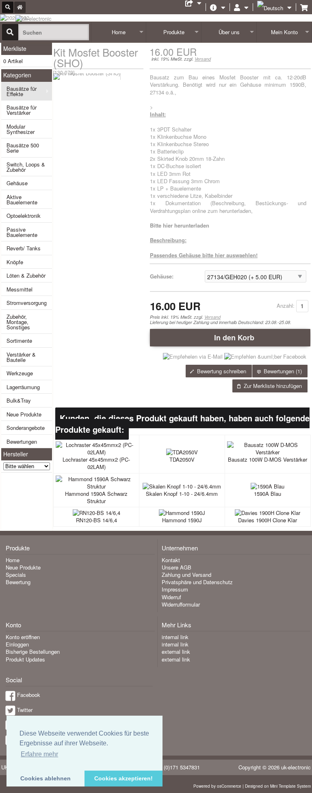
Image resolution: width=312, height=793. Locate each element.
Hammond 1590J (182, 520)
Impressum (175, 589)
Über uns (229, 32)
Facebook (28, 695)
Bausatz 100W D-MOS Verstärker (267, 459)
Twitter (24, 710)
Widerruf (171, 597)
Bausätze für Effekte (21, 91)
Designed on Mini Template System (278, 786)
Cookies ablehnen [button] (45, 778)
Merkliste (14, 48)
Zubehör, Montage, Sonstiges (18, 322)
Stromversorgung (26, 303)
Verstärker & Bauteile (21, 357)
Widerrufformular (181, 604)
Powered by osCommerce (217, 786)
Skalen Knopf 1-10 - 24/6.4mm (182, 493)
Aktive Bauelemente (21, 199)
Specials (16, 574)
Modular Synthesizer (20, 129)
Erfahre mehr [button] (39, 754)
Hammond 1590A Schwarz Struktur (96, 497)
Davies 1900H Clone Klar (267, 520)
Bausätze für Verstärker (21, 109)
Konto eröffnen (23, 637)
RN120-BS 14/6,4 (96, 520)
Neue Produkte (23, 414)
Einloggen (17, 644)
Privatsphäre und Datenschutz (197, 582)
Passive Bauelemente (21, 232)
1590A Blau (267, 493)
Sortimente (19, 340)
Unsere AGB (176, 567)
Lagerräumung (23, 387)
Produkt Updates (25, 659)
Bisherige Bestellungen (33, 651)
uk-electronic (296, 767)
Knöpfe (14, 262)
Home (119, 32)
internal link (175, 637)
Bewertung (18, 582)
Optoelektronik (23, 215)
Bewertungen (21, 441)
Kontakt (171, 560)
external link (176, 651)
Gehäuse (17, 183)
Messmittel (19, 289)
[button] (230, 337)
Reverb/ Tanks (23, 248)
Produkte (173, 32)
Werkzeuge (19, 373)
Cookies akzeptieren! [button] (123, 778)
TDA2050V (182, 459)
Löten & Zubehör (26, 275)
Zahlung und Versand (186, 574)
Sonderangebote (25, 428)
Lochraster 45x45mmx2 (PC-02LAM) (96, 463)
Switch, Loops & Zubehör (25, 166)
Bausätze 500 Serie (22, 147)
